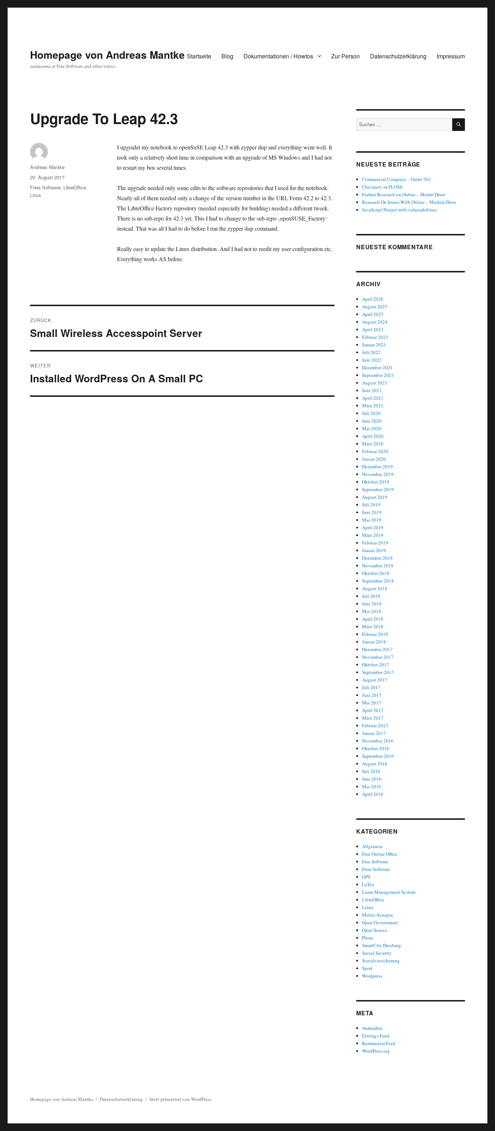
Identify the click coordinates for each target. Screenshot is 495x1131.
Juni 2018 (372, 603)
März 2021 (372, 405)
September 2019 (378, 489)
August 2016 (374, 763)
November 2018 (378, 565)
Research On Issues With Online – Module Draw (409, 202)
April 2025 (372, 314)
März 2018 (372, 626)
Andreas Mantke (47, 167)
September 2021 (378, 375)
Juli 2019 (371, 504)
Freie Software (45, 187)
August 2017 (374, 679)
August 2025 (374, 306)
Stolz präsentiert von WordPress (180, 1099)
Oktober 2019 (375, 481)
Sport (367, 968)
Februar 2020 (375, 451)
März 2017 (372, 718)
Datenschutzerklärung (398, 56)
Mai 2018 (371, 611)
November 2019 (378, 474)
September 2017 (378, 672)
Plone (367, 937)
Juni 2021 (372, 390)
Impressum (451, 56)
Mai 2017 (371, 702)
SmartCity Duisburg (381, 945)
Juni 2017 (372, 695)
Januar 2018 (374, 641)
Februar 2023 (375, 337)
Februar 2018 (375, 634)
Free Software (375, 861)
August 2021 (374, 382)
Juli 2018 (371, 596)
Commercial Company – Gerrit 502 (396, 179)
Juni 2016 (372, 779)
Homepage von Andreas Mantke (107, 54)
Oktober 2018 (375, 573)
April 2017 (372, 710)
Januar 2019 (374, 550)
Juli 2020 (371, 413)
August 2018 (374, 588)
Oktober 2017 (375, 664)
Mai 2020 (371, 428)
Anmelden (372, 1028)
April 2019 (372, 527)
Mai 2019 (371, 520)
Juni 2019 (372, 512)
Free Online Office (380, 854)
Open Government (380, 922)
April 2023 (372, 329)
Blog (227, 56)
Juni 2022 (372, 360)
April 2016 (372, 794)
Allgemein (372, 846)
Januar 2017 (374, 733)
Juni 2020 (372, 421)
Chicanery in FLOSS (382, 187)
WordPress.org (376, 1051)
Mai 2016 (371, 786)
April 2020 (372, 436)
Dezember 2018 (377, 558)
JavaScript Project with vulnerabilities (399, 209)
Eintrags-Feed (375, 1035)
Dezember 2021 (377, 367)
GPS (366, 876)
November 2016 (378, 740)
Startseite (199, 56)
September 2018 (378, 580)
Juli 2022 (371, 352)
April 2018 (372, 619)
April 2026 (372, 299)
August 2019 (374, 497)
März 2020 (372, 443)
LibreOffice (74, 187)
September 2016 (378, 756)
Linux (35, 195)
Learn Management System (388, 892)
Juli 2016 (371, 771)
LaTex (368, 884)
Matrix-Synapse (377, 915)
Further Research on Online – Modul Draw (403, 194)
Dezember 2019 (377, 466)
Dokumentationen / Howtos (278, 56)
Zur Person (345, 56)
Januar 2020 (374, 459)
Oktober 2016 (375, 748)
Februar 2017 (375, 725)
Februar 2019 (375, 542)
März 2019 (372, 535)
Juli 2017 (371, 687)
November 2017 (378, 657)
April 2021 (372, 398)
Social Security (377, 953)
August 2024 (374, 321)
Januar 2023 (374, 344)
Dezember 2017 (377, 649)
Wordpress (372, 975)
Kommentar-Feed (378, 1043)
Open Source (374, 930)
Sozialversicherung (381, 960)
